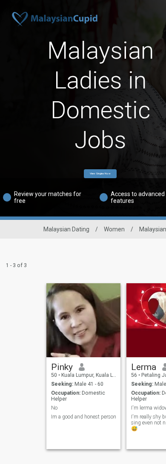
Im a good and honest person (83, 417)
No (54, 408)
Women (114, 229)
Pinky (62, 367)
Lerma (143, 367)
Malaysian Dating (66, 229)
